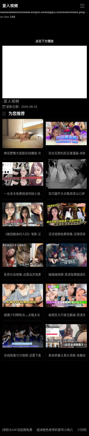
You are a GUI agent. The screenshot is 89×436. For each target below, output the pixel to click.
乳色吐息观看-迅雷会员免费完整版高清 (30, 274)
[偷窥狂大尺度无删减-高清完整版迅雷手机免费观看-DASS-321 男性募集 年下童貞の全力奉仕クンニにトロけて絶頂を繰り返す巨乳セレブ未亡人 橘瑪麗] (67, 295)
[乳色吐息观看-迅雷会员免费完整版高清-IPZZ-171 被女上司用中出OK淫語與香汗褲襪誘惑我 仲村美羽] (22, 255)
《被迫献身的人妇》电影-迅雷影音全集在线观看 (36, 234)
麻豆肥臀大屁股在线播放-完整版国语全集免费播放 (38, 153)
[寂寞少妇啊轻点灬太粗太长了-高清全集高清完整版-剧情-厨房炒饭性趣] (22, 295)
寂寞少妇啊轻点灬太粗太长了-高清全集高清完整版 (38, 315)
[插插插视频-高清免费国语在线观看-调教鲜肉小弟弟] (67, 255)
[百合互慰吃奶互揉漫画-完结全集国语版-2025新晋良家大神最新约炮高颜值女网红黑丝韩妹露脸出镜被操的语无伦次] (67, 133)
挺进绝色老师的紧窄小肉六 (51, 429)
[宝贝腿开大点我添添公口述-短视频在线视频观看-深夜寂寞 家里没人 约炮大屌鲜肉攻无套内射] (67, 174)
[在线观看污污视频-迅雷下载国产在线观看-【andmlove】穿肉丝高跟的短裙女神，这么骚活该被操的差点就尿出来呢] (22, 336)
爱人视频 (10, 6)
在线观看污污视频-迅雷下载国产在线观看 (31, 355)
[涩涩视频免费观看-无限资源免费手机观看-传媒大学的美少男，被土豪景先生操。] (67, 214)
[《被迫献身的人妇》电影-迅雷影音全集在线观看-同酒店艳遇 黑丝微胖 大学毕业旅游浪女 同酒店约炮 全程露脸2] (22, 214)
